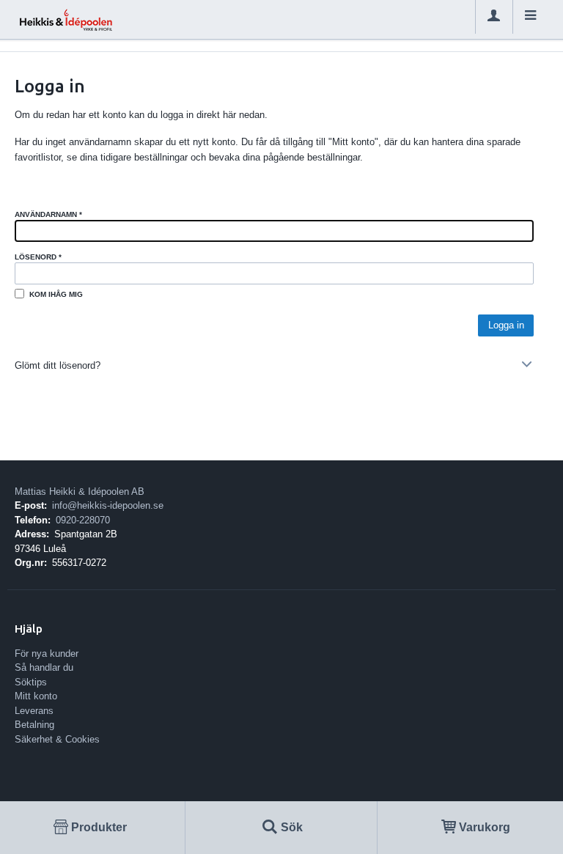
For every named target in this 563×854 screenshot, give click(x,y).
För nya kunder (46, 653)
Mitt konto (36, 696)
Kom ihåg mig (56, 294)
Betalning (34, 724)
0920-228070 (83, 520)
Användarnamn (48, 214)
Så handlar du (44, 667)
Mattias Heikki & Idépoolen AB (79, 491)
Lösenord (38, 257)
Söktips (31, 682)
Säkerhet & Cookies (57, 739)
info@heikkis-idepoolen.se (107, 505)
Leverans (34, 710)
